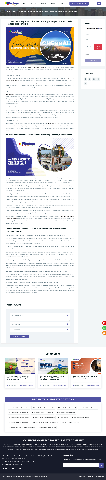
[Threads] (85, 83)
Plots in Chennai (63, 417)
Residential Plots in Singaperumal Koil (44, 408)
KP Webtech (43, 477)
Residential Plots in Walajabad (88, 408)
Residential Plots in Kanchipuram (19, 412)
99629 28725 (30, 461)
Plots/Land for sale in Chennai (81, 417)
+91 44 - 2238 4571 (11, 459)
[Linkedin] (94, 79)
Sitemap (90, 477)
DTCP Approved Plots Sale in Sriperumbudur (46, 422)
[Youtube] (13, 469)
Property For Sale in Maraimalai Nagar (44, 417)
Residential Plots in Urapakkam (66, 412)
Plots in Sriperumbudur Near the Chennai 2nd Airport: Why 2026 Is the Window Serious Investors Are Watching (19, 378)
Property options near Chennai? (35, 67)
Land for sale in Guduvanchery (71, 422)
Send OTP (98, 47)
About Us (33, 3)
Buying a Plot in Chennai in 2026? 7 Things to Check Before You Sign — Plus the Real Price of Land (85, 378)
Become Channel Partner (79, 3)
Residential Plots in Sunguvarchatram (43, 412)
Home (24, 3)
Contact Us (63, 3)
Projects (53, 3)
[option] (19, 375)
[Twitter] (89, 79)
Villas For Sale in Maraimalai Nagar (20, 422)
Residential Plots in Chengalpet (67, 408)
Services (43, 3)
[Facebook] (85, 79)
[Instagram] (98, 79)
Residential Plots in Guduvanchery (20, 408)
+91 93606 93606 (10, 461)
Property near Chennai (53, 124)
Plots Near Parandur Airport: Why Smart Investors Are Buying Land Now (52, 377)
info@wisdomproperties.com (13, 464)
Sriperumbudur (10, 94)
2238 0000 (21, 459)
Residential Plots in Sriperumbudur (20, 417)
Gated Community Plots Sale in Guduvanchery (23, 427)
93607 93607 (21, 461)
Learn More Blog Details (26, 385)
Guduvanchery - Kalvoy (30, 83)
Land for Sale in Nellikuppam (48, 427)
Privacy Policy (99, 477)
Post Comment (20, 336)
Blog (14, 11)
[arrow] (101, 465)
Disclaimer (82, 477)
